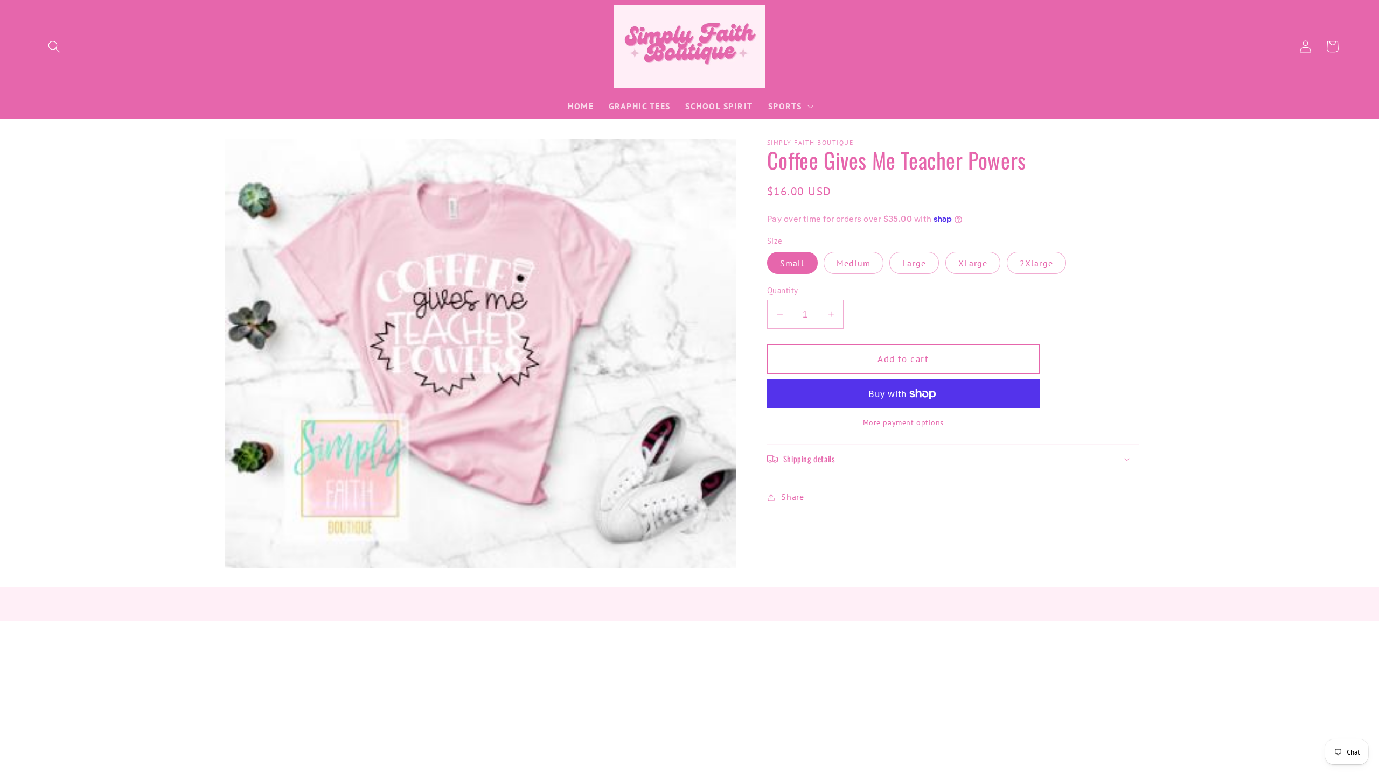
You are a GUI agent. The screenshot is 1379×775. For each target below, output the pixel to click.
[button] (54, 46)
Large (914, 263)
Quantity (782, 290)
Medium (853, 263)
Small (792, 263)
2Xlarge (1036, 263)
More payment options (903, 422)
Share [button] (792, 496)
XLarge (973, 263)
